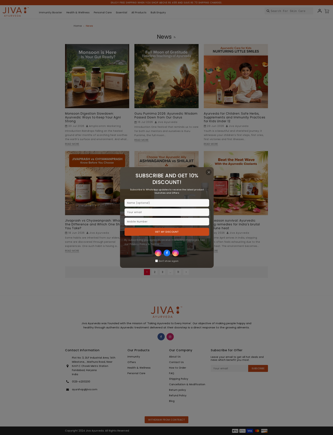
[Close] (209, 172)
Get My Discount (167, 232)
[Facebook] (167, 253)
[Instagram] (158, 253)
